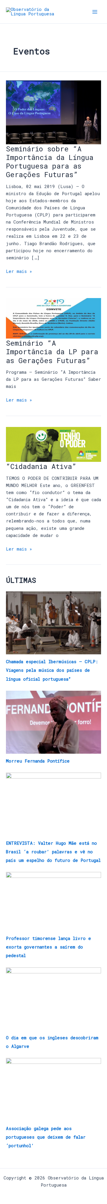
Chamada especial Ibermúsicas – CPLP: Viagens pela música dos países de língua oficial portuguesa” (52, 670)
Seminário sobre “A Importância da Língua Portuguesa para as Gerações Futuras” (49, 161)
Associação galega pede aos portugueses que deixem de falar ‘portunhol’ (46, 1137)
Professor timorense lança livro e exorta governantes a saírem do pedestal (48, 947)
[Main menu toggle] (95, 12)
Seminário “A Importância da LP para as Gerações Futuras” (52, 351)
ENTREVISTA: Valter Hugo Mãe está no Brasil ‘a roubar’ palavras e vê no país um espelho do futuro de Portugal (53, 851)
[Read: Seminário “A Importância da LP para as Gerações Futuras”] (53, 318)
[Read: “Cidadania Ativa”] (53, 444)
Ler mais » (19, 271)
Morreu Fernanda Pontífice (38, 761)
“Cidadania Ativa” (41, 466)
